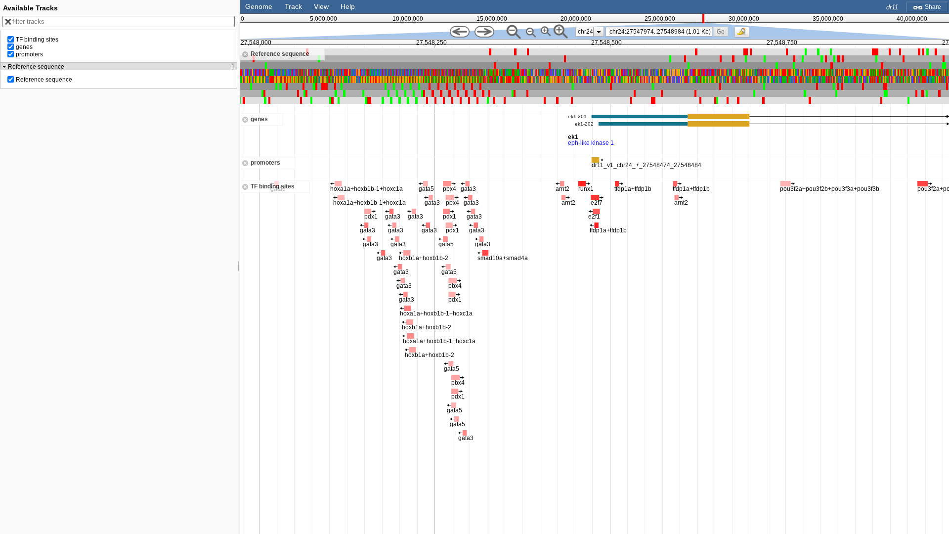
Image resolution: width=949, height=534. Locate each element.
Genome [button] (258, 6)
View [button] (321, 6)
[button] (721, 31)
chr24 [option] (585, 31)
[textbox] (660, 31)
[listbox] (589, 32)
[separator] (238, 267)
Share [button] (932, 6)
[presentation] (599, 31)
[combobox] (658, 32)
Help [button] (348, 6)
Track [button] (293, 6)
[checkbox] (744, 34)
